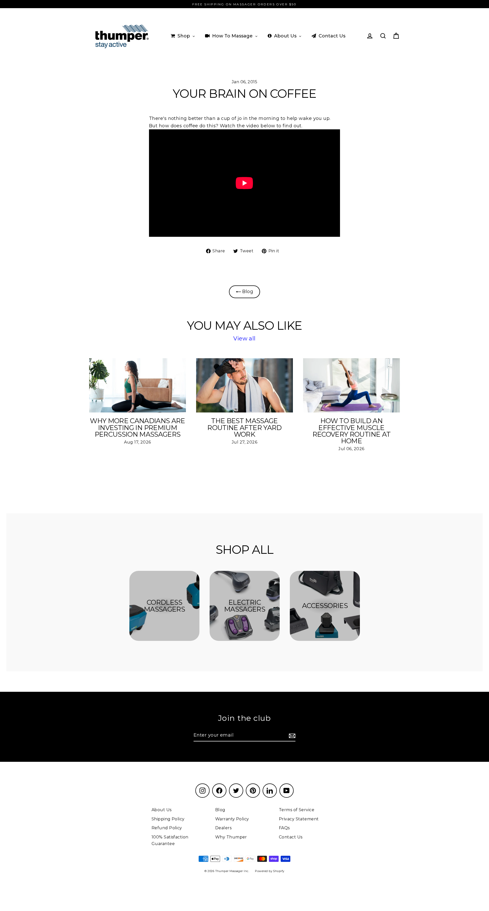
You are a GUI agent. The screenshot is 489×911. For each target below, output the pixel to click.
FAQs (284, 827)
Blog (247, 291)
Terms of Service (296, 809)
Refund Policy (167, 827)
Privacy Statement (299, 819)
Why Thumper (231, 837)
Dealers (223, 827)
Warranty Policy (232, 819)
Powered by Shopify (269, 871)
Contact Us (291, 837)
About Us (162, 809)
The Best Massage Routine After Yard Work (244, 427)
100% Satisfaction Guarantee (170, 840)
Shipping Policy (168, 819)
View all (244, 338)
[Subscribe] (291, 735)
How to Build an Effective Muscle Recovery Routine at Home (352, 431)
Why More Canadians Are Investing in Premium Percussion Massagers (137, 427)
